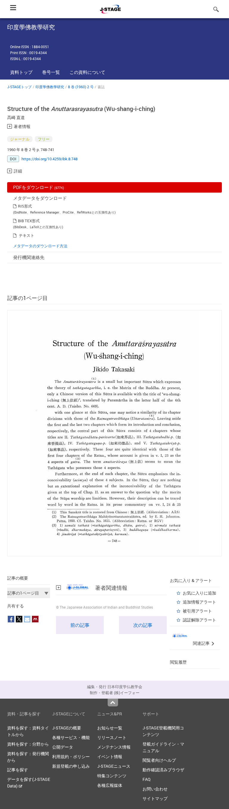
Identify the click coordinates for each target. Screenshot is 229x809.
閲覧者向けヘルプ (159, 760)
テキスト (26, 235)
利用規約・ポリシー (71, 756)
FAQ (147, 779)
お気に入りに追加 (199, 593)
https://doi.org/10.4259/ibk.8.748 (49, 159)
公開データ (62, 747)
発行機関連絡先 (28, 257)
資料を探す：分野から (28, 744)
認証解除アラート (199, 620)
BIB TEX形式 (29, 220)
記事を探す (17, 770)
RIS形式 (25, 206)
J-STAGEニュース (113, 766)
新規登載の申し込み (71, 766)
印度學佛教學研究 (49, 86)
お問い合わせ (155, 789)
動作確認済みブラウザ (163, 770)
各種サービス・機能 (71, 737)
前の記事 (79, 625)
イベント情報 (109, 756)
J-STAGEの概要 (66, 728)
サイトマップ (155, 798)
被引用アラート (197, 611)
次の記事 (142, 625)
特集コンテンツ (111, 775)
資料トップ (21, 72)
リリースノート (111, 737)
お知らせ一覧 (109, 728)
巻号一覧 (51, 72)
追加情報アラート (199, 602)
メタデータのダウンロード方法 (40, 246)
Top (113, 702)
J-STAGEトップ (19, 86)
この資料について (87, 72)
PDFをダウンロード (38, 187)
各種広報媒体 (109, 785)
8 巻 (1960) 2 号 (81, 86)
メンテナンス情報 (114, 747)
